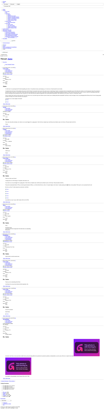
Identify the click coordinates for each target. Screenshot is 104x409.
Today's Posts (10, 24)
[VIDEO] (5, 395)
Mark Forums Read (11, 22)
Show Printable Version (9, 64)
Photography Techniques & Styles (11, 36)
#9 (15, 318)
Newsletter (5, 38)
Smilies (4, 393)
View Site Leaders (11, 25)
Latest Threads (5, 28)
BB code (4, 392)
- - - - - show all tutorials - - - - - (11, 37)
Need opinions (12, 381)
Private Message (8, 71)
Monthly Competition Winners (13, 18)
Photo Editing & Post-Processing (11, 34)
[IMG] (4, 394)
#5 (15, 204)
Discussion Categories (7, 29)
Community (7, 13)
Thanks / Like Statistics (12, 19)
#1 (15, 67)
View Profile (7, 69)
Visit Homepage (8, 133)
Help (4, 2)
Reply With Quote (6, 103)
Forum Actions (8, 21)
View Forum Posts (8, 70)
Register (4, 1)
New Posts (7, 11)
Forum (4, 10)
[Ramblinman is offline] (7, 241)
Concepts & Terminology (10, 32)
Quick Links (7, 23)
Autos (10, 59)
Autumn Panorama (4, 381)
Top (3, 404)
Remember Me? (7, 6)
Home (4, 9)
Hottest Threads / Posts (12, 20)
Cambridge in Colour (7, 403)
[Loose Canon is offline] (7, 74)
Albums (9, 14)
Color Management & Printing (11, 35)
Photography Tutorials (7, 30)
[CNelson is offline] (6, 135)
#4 (15, 157)
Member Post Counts (12, 15)
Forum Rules (2, 398)
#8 (15, 288)
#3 (15, 128)
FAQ (6, 12)
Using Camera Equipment (10, 33)
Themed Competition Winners (13, 16)
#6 (15, 234)
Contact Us (5, 402)
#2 (15, 106)
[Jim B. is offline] (6, 210)
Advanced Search (6, 42)
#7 (15, 260)
